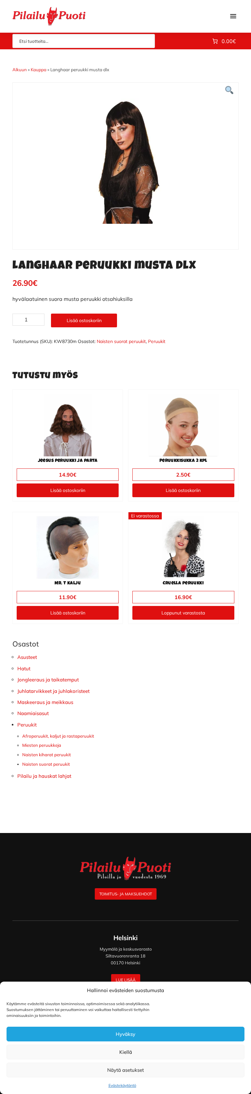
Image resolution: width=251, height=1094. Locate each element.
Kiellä (125, 1052)
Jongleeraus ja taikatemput (48, 680)
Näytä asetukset (125, 1070)
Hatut (23, 668)
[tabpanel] (125, 161)
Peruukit (156, 341)
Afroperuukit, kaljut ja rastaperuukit (58, 736)
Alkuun (19, 69)
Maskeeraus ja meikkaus (45, 702)
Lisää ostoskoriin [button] (67, 490)
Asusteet (27, 657)
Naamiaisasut (33, 713)
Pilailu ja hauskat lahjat (44, 776)
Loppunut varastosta (183, 613)
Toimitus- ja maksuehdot (125, 893)
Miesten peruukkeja (41, 745)
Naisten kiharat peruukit (46, 754)
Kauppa (38, 69)
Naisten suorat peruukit (121, 341)
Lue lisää (126, 979)
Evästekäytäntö (122, 1085)
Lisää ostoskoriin (84, 320)
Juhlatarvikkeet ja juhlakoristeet (53, 691)
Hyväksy (125, 1034)
